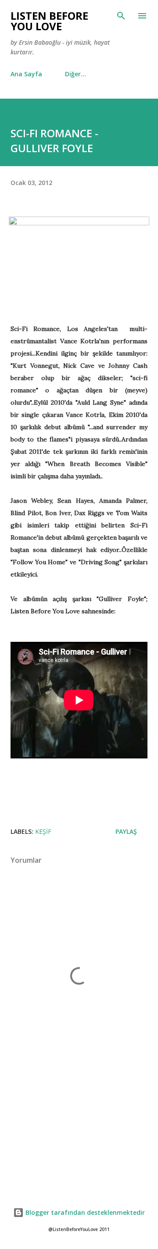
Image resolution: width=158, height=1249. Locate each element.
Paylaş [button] (126, 831)
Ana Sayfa (26, 74)
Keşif (43, 831)
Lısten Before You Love (49, 20)
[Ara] (121, 16)
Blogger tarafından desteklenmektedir (84, 1212)
